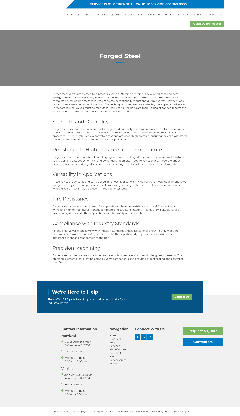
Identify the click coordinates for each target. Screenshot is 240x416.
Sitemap (115, 363)
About (88, 14)
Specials (73, 14)
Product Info (134, 14)
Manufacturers (190, 14)
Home (113, 335)
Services (154, 14)
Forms (169, 14)
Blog (112, 356)
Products (115, 339)
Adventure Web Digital (176, 412)
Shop (113, 342)
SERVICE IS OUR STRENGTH (111, 4)
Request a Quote (203, 331)
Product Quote (108, 14)
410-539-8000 (73, 351)
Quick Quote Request (207, 24)
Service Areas (118, 360)
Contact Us (214, 14)
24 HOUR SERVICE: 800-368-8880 (161, 4)
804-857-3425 (73, 384)
